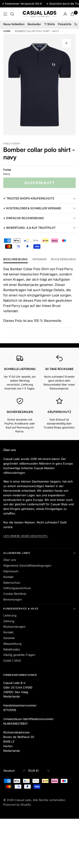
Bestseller (34, 24)
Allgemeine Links (16, 553)
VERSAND (39, 259)
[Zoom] (66, 43)
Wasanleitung (12, 643)
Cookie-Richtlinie (14, 593)
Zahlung (8, 621)
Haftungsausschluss (17, 588)
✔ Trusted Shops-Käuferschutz (28, 198)
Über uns (9, 560)
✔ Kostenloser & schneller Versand (32, 208)
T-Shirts (49, 24)
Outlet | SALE (12, 660)
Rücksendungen (14, 626)
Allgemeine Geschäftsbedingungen (27, 565)
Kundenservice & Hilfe (20, 608)
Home (7, 31)
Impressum (10, 571)
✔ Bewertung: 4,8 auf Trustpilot (29, 227)
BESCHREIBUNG (15, 259)
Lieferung (9, 615)
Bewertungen (12, 599)
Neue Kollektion (14, 24)
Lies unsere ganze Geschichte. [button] (25, 535)
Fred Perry (11, 143)
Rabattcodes (11, 649)
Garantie (9, 638)
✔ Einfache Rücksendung (23, 218)
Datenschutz (11, 582)
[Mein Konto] (65, 14)
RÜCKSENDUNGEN (65, 259)
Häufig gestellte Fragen (19, 655)
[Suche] (12, 14)
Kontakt (8, 577)
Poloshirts (64, 24)
